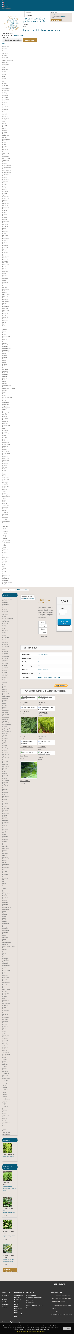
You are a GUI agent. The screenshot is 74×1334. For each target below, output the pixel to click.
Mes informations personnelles (34, 1305)
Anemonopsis (6, 88)
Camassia (5, 155)
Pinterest (43, 632)
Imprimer (44, 636)
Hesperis (4, 305)
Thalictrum (5, 531)
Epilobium (5, 237)
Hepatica (4, 303)
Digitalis (4, 219)
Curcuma (4, 193)
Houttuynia (5, 317)
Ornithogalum (6, 407)
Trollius (4, 547)
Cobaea (4, 177)
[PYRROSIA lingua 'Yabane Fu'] (46, 742)
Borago (4, 144)
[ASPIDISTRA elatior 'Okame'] (7, 1248)
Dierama (4, 217)
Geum (4, 280)
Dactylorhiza (5, 203)
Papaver (4, 416)
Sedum (4, 491)
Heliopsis (4, 298)
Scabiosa (5, 484)
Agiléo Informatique (15, 1322)
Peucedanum (6, 425)
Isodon (4, 326)
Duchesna (5, 226)
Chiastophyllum (6, 170)
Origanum (5, 406)
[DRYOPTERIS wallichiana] (29, 725)
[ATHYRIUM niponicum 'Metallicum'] (29, 697)
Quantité (61, 608)
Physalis (4, 432)
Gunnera (4, 284)
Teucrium (4, 530)
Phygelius (5, 430)
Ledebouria (5, 345)
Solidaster (5, 512)
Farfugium (5, 259)
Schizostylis (5, 486)
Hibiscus (4, 312)
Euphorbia (5, 252)
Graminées (5, 580)
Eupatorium (5, 251)
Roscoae (4, 467)
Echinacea (5, 231)
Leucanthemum (6, 350)
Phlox (3, 428)
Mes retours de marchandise (34, 1297)
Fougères (5, 584)
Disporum (5, 223)
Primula (4, 449)
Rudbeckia (5, 469)
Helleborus (5, 299)
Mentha (4, 378)
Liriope (4, 359)
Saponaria (5, 481)
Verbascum (5, 557)
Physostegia (5, 434)
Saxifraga (5, 482)
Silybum (4, 503)
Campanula (5, 156)
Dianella (4, 210)
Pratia (4, 448)
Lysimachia (5, 366)
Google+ (43, 629)
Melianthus (5, 374)
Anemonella (5, 90)
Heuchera (5, 308)
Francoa (4, 268)
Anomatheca (5, 94)
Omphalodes (5, 402)
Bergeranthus (6, 139)
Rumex (4, 470)
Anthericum (5, 99)
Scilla (3, 488)
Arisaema (5, 106)
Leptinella (5, 346)
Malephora (5, 371)
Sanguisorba (5, 479)
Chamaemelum (6, 167)
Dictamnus (5, 216)
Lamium (4, 343)
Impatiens (5, 320)
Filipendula (5, 263)
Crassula (4, 189)
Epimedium (5, 238)
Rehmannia (5, 460)
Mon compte (30, 1292)
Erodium (4, 244)
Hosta (4, 315)
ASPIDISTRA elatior (8, 1209)
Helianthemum (6, 294)
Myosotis (4, 390)
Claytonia (5, 176)
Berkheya (5, 149)
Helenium (5, 292)
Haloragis (5, 287)
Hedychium (5, 291)
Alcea (3, 71)
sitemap (16, 1316)
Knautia (4, 338)
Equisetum (5, 240)
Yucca (4, 571)
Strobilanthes (6, 521)
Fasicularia (5, 261)
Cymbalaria (5, 196)
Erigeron (4, 242)
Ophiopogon (5, 404)
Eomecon (5, 235)
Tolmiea (4, 538)
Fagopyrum (5, 256)
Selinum (4, 493)
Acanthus (5, 53)
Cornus (4, 183)
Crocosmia (5, 191)
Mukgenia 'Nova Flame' (8, 388)
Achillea (4, 55)
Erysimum (5, 247)
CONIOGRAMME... (26, 747)
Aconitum (5, 57)
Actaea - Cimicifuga (7, 60)
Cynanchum (5, 198)
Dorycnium (5, 224)
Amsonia (4, 83)
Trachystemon (6, 540)
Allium (4, 74)
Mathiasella (5, 373)
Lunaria (4, 362)
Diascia (4, 212)
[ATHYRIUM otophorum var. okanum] (46, 697)
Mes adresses (30, 1302)
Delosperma (5, 207)
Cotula (4, 186)
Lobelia (4, 360)
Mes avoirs (29, 1300)
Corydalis (5, 184)
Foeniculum (5, 264)
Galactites (5, 271)
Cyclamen (5, 195)
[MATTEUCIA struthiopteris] (46, 725)
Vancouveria (5, 556)
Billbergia (4, 141)
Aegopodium (5, 62)
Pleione (4, 439)
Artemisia (5, 109)
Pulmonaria (5, 451)
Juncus (4, 331)
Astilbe (4, 123)
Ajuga (3, 67)
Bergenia (4, 137)
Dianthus (4, 209)
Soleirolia (4, 509)
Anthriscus (5, 101)
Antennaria (5, 95)
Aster (3, 121)
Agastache (5, 66)
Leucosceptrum (6, 352)
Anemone (5, 87)
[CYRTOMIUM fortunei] (29, 707)
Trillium (4, 545)
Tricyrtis (4, 544)
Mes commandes (31, 1295)
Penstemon (5, 420)
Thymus (4, 533)
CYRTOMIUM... (25, 711)
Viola (3, 566)
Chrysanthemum (6, 172)
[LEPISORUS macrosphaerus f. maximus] (29, 770)
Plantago (4, 437)
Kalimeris (5, 334)
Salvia (4, 476)
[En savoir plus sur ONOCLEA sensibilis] (7, 1148)
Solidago (4, 510)
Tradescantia (6, 542)
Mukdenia (5, 387)
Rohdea (4, 465)
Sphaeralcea (5, 516)
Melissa (4, 376)
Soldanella (5, 507)
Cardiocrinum (6, 158)
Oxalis (4, 409)
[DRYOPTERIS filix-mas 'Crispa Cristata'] (46, 708)
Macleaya (5, 369)
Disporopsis (5, 221)
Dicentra (4, 214)
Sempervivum (6, 496)
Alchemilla (5, 73)
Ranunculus (5, 458)
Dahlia (4, 228)
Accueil (4, 45)
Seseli (4, 498)
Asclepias (5, 116)
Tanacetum (5, 526)
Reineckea (5, 462)
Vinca (3, 564)
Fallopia (4, 258)
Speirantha (5, 514)
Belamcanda (5, 135)
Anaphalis (5, 85)
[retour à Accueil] (4, 590)
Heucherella (5, 310)
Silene (4, 500)
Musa (3, 392)
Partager (43, 626)
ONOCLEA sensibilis (8, 1154)
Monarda (4, 383)
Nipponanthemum (7, 397)
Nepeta (4, 395)
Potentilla (5, 446)
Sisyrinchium (6, 505)
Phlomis (4, 427)
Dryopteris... (24, 756)
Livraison (16, 1302)
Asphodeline (5, 118)
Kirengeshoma (6, 336)
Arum (3, 111)
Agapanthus (5, 64)
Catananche (5, 160)
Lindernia (4, 357)
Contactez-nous (6, 8)
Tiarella (4, 535)
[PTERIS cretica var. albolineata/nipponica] (46, 753)
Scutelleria (5, 489)
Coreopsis (5, 181)
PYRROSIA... (42, 747)
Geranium (5, 278)
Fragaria (4, 266)
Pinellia (4, 435)
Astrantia (4, 125)
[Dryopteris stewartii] (29, 752)
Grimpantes (5, 578)
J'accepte (67, 1328)
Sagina (4, 474)
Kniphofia (5, 339)
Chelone (4, 169)
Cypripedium (5, 200)
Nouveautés (5, 46)
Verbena (4, 559)
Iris (3, 324)
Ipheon (4, 322)
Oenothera (5, 401)
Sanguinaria (5, 477)
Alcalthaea (5, 69)
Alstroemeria (5, 80)
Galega (4, 273)
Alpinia (4, 78)
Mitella (4, 381)
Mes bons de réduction (32, 1308)
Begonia (4, 134)
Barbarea (4, 132)
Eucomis (4, 249)
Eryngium (5, 245)
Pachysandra (6, 413)
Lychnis (4, 364)
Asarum (4, 114)
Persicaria (5, 421)
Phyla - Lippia (6, 453)
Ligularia (4, 355)
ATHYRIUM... (24, 702)
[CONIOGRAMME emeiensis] (29, 742)
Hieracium (5, 313)
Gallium (4, 275)
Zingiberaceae (6, 577)
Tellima (4, 528)
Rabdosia (5, 456)
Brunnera (4, 146)
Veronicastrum (6, 563)
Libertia (4, 353)
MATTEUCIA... (42, 736)
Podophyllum (6, 441)
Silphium (4, 502)
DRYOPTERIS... (43, 713)
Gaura (4, 277)
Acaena (4, 52)
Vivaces (4, 48)
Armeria (4, 108)
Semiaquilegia (6, 495)
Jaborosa (4, 329)
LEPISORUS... (25, 781)
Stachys (4, 519)
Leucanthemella (6, 348)
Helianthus (5, 296)
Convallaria (5, 179)
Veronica (4, 561)
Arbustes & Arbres (7, 582)
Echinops (5, 233)
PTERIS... (41, 757)
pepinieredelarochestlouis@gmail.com (62, 1314)
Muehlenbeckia (6, 385)
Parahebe (5, 418)
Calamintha (5, 153)
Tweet (42, 622)
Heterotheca (5, 306)
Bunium (4, 148)
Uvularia (4, 552)
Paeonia (4, 414)
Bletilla (4, 142)
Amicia (4, 81)
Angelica (4, 92)
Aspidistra (5, 120)
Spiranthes (5, 517)
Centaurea (5, 162)
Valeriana (4, 568)
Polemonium (5, 442)
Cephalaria (5, 163)
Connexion (5, 1)
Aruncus (4, 113)
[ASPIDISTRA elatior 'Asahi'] (7, 1224)
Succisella (5, 523)
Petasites (5, 423)
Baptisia (4, 130)
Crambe (4, 188)
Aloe (3, 76)
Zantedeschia (6, 575)
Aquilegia (4, 102)
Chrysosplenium (6, 174)
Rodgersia (5, 463)
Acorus (4, 59)
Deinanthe (5, 205)
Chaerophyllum (6, 165)
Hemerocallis (6, 301)
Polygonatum (6, 444)
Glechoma (5, 282)
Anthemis (5, 97)
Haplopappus (6, 289)
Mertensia (5, 380)
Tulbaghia (5, 549)
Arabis (4, 104)
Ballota (4, 128)
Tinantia (4, 537)
